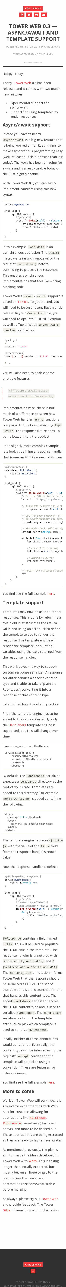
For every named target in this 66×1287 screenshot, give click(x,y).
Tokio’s (22, 302)
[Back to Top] (33, 1271)
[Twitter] (29, 15)
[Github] (36, 15)
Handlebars (17, 725)
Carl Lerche (33, 8)
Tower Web (22, 83)
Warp (33, 1161)
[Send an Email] (44, 15)
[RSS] (21, 15)
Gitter (7, 1210)
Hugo (46, 1281)
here (50, 593)
